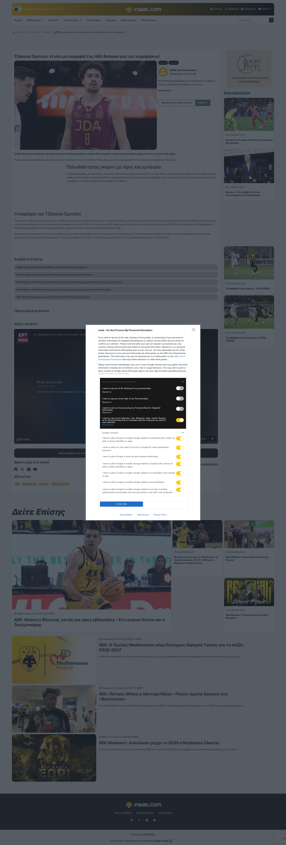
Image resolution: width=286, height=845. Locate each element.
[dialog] (143, 422)
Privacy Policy (159, 514)
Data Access (143, 514)
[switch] (180, 388)
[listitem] (143, 381)
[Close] (194, 330)
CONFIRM (121, 504)
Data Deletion (126, 514)
